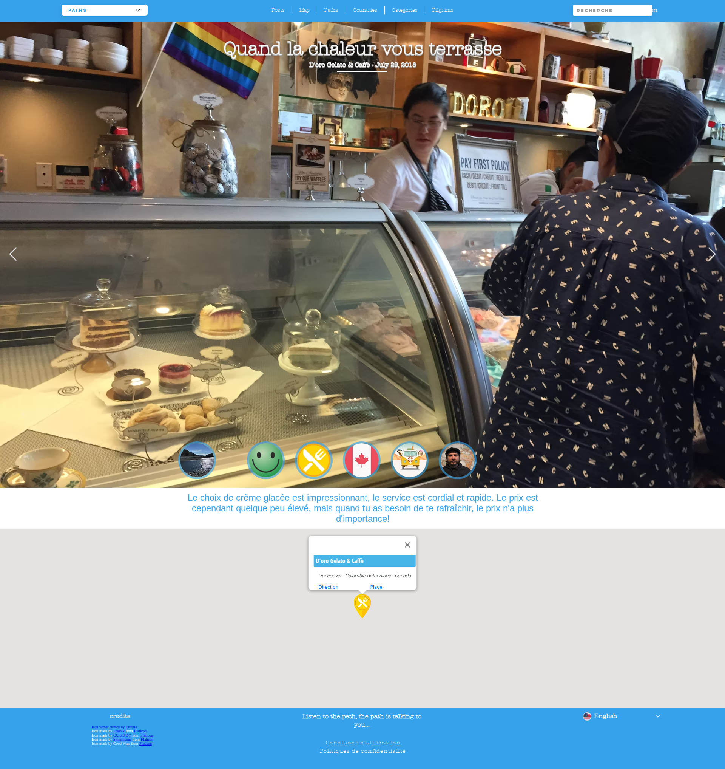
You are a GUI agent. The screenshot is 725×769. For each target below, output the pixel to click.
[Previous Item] (13, 254)
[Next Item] (712, 254)
